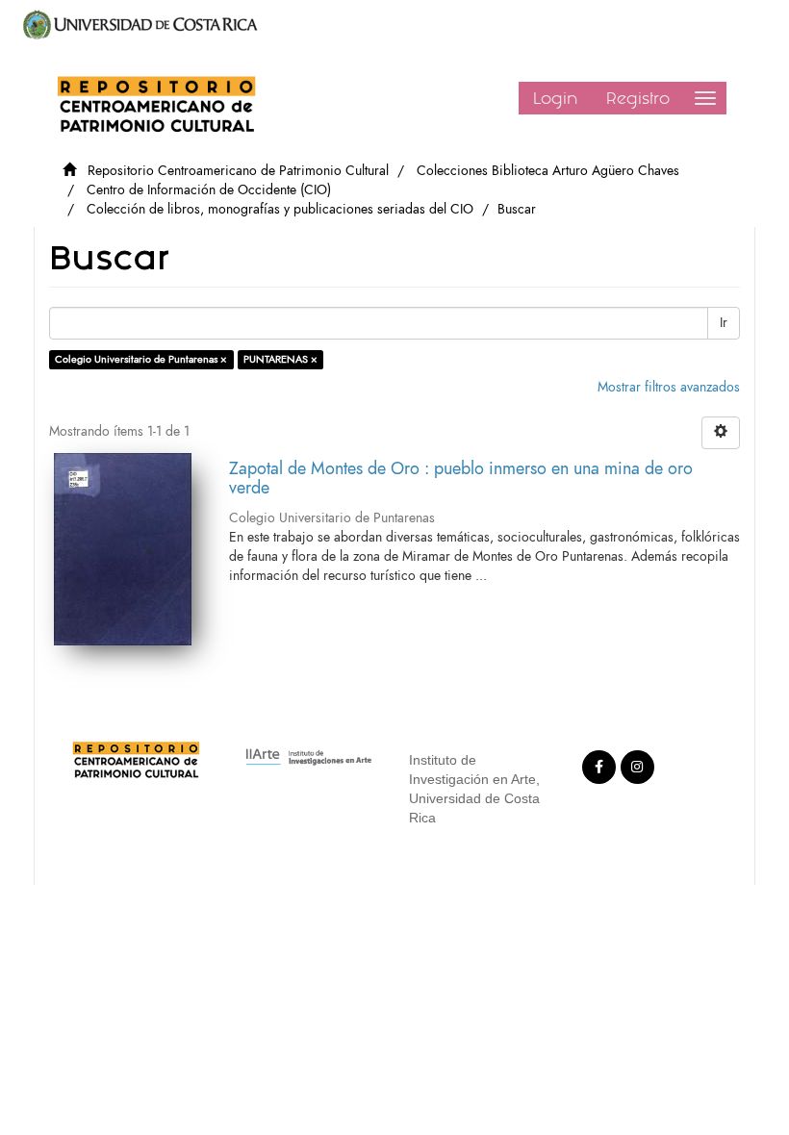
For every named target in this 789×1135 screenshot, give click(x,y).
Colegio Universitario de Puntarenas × (141, 359)
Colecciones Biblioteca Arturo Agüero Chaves (548, 171)
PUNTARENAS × (280, 359)
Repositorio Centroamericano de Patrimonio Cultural (238, 171)
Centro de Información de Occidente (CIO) (209, 190)
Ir (723, 323)
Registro (638, 98)
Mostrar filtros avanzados (669, 387)
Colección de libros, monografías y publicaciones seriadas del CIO (280, 209)
